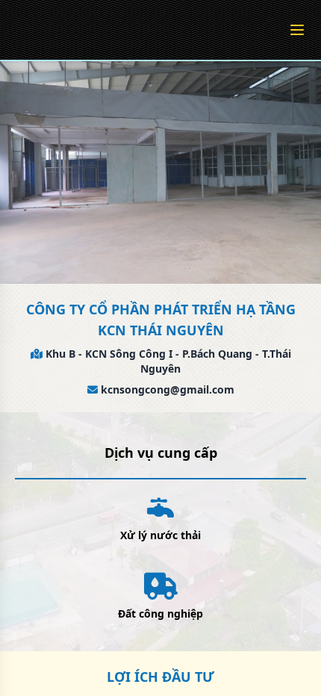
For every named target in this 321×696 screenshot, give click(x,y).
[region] (160, 348)
